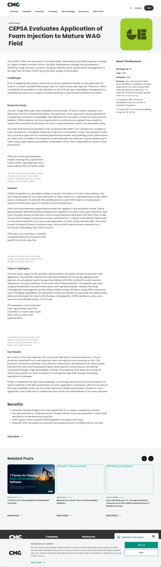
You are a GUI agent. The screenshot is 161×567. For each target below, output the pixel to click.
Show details (36, 562)
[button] (151, 458)
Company (53, 11)
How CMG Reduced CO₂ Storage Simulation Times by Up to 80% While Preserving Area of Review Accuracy (127, 503)
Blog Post (12, 497)
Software (14, 11)
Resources (84, 11)
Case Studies (112, 497)
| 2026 (20, 497)
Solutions (27, 11)
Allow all (141, 545)
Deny (141, 552)
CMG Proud (98, 11)
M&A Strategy (68, 11)
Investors (39, 11)
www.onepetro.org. (129, 95)
